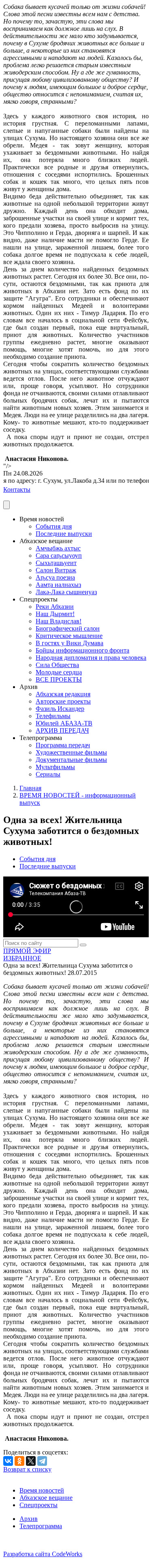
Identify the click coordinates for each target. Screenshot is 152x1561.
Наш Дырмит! (55, 613)
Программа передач (63, 745)
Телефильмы (53, 715)
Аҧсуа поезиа (55, 577)
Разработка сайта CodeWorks (42, 1553)
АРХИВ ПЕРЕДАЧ (62, 730)
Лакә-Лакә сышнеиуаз (66, 592)
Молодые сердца (59, 672)
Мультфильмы (55, 766)
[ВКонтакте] (8, 1461)
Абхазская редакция (63, 694)
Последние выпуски (64, 533)
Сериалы (48, 774)
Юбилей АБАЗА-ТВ (64, 723)
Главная (30, 788)
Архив (28, 1518)
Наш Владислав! (58, 621)
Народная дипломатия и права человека (91, 657)
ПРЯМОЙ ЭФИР (27, 950)
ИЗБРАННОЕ (22, 958)
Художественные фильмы (71, 752)
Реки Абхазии (55, 606)
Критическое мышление (69, 635)
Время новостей (41, 1490)
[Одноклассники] (19, 1461)
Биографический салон (68, 628)
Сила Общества (57, 664)
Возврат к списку (27, 1469)
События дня (54, 526)
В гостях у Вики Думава (69, 643)
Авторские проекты (63, 701)
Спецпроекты (38, 1504)
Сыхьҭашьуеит (56, 562)
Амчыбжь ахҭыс (58, 548)
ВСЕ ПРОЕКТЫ (59, 679)
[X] (31, 1461)
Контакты (16, 489)
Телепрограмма (40, 1526)
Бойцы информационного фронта (82, 650)
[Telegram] (42, 1461)
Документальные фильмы (71, 759)
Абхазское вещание (46, 1497)
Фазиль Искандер (60, 708)
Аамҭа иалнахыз (58, 584)
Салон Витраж (56, 570)
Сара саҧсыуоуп (59, 555)
